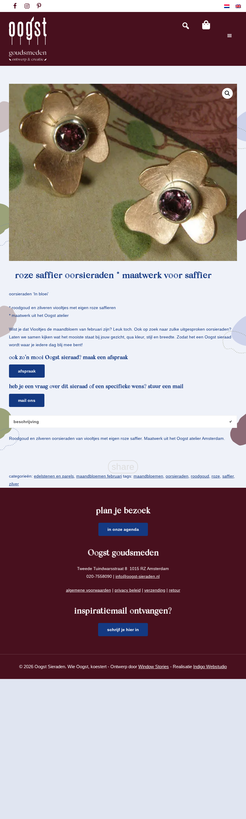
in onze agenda (123, 529)
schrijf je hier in (123, 629)
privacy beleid (128, 590)
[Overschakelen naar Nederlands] (226, 6)
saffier (228, 476)
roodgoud (200, 476)
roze (216, 476)
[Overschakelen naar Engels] (238, 6)
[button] (227, 93)
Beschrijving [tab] (26, 421)
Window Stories (153, 666)
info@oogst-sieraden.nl (138, 576)
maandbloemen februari (99, 476)
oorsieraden (177, 476)
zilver (14, 483)
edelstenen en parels (54, 476)
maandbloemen (148, 476)
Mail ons (26, 400)
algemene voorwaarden (88, 590)
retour (174, 590)
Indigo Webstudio (210, 666)
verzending (154, 590)
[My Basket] (206, 25)
